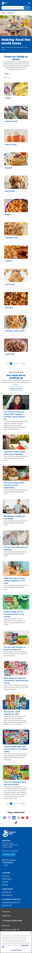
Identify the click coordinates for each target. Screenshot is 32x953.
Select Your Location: (9, 860)
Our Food (10, 13)
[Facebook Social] (5, 818)
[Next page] (23, 363)
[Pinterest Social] (27, 818)
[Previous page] (8, 363)
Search (27, 8)
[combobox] (14, 8)
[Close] (30, 933)
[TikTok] (16, 822)
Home (3, 13)
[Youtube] (22, 817)
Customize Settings (16, 950)
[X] (18, 818)
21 (21, 803)
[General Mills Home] (4, 3)
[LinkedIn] (14, 818)
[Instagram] (9, 818)
